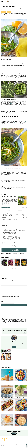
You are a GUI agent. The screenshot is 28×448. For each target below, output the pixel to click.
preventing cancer (5, 124)
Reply (25, 312)
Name (2, 298)
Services (10, 440)
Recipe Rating (3, 281)
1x (23, 217)
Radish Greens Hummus (12, 103)
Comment (2, 284)
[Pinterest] (6, 438)
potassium (14, 122)
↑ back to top (14, 440)
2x (24, 217)
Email (2, 301)
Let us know (13, 250)
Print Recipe (9, 11)
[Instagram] (4, 440)
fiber (26, 121)
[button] (2, 203)
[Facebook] (2, 438)
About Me (14, 346)
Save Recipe (23, 207)
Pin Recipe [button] (14, 207)
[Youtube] (4, 438)
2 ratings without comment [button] (13, 275)
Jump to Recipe (4, 11)
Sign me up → (14, 433)
